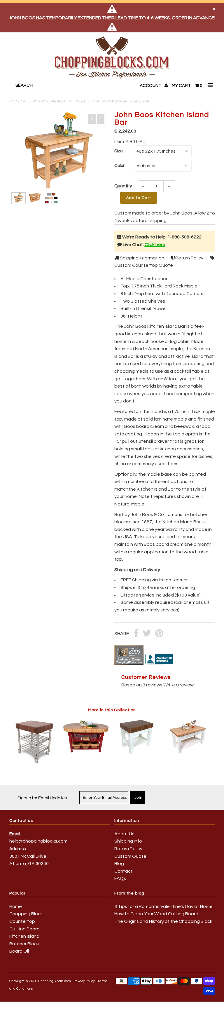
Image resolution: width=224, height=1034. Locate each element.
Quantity (123, 186)
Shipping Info (128, 841)
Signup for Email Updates (42, 798)
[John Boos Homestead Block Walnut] (137, 754)
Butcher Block (24, 943)
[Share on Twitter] (147, 634)
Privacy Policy (84, 981)
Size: (119, 151)
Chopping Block (26, 913)
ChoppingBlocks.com (54, 981)
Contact (123, 871)
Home (14, 101)
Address (17, 849)
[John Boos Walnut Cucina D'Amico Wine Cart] (35, 763)
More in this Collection (112, 710)
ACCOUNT (151, 85)
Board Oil (19, 951)
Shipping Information (142, 258)
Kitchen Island (24, 936)
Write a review (178, 685)
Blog (119, 863)
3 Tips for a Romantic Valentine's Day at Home (163, 906)
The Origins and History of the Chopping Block (163, 921)
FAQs (120, 878)
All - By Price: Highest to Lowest (55, 101)
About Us (124, 833)
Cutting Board (24, 929)
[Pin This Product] (159, 634)
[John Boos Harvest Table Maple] (86, 754)
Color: (119, 165)
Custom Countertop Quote (143, 265)
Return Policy (189, 258)
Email (14, 834)
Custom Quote (130, 856)
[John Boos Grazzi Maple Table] (189, 754)
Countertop (22, 921)
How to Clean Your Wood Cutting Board (156, 913)
